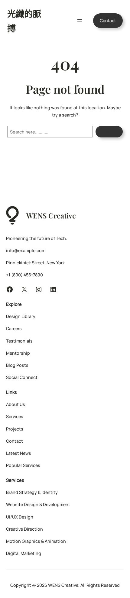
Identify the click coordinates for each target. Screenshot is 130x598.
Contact (108, 20)
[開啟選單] (79, 20)
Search (109, 131)
